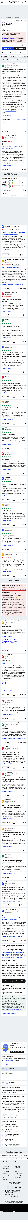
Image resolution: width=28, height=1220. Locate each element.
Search (22, 2)
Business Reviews (14, 1183)
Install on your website (17, 1051)
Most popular (18, 196)
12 (8, 592)
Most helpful (10, 196)
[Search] (12, 190)
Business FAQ (6, 1173)
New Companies (17, 1182)
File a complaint (20, 48)
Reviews (5, 53)
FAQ (16, 1164)
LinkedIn (20, 1187)
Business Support (7, 1175)
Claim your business (5, 1179)
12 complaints (13, 38)
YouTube (16, 1187)
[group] (4, 56)
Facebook (8, 1187)
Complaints (14, 53)
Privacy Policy (18, 1175)
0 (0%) (10, 594)
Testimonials (6, 1168)
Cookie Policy (18, 1178)
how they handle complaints (13, 1009)
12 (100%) (12, 595)
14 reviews (4, 185)
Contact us (6, 1166)
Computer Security (9, 1060)
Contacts (23, 53)
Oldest (25, 196)
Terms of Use (18, 1173)
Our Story (5, 1164)
